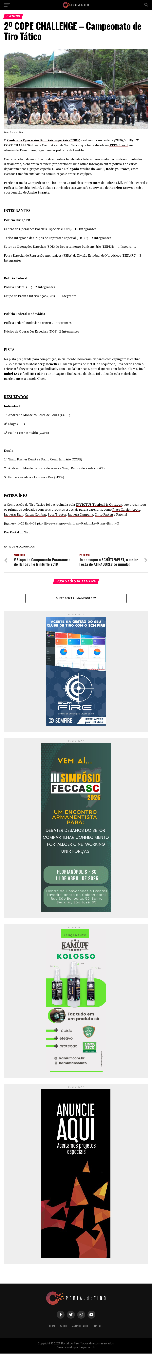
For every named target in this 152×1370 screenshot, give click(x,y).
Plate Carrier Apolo (126, 509)
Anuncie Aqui (80, 1326)
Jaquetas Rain (13, 514)
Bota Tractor (57, 514)
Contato (98, 1326)
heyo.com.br (88, 1347)
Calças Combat (35, 514)
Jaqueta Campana (80, 514)
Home (52, 1326)
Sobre (63, 1326)
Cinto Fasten (104, 514)
